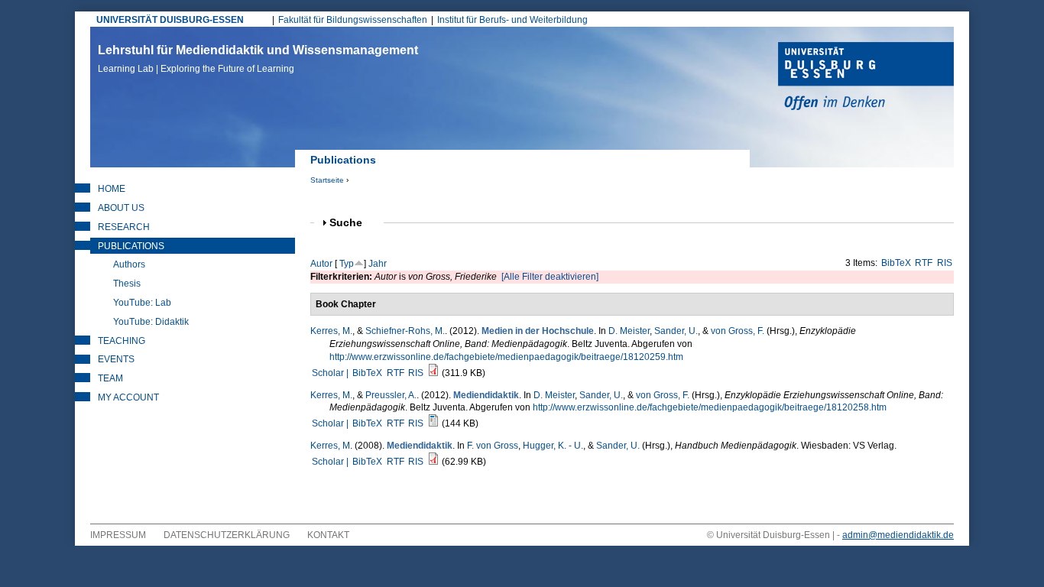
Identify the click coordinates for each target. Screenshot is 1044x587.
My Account (128, 397)
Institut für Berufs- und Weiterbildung (512, 20)
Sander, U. (676, 331)
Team (110, 378)
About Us (121, 208)
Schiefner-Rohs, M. (405, 331)
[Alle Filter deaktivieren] (549, 276)
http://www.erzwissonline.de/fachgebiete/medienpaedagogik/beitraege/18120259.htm (506, 357)
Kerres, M (330, 445)
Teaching (121, 341)
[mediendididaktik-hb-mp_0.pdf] (433, 461)
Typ (346, 263)
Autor (321, 263)
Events (116, 359)
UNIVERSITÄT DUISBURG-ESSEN (170, 20)
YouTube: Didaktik (151, 321)
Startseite (327, 180)
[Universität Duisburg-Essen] (866, 78)
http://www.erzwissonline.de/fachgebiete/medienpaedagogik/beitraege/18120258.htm (710, 407)
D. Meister (629, 331)
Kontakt (328, 535)
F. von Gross (492, 445)
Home (111, 188)
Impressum (118, 535)
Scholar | (331, 373)
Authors (129, 264)
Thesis (127, 283)
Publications (131, 246)
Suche (352, 223)
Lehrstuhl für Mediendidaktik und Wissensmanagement (258, 59)
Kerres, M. (331, 331)
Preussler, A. (391, 395)
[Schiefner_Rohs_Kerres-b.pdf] (433, 373)
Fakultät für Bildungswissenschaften (352, 20)
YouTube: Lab (142, 302)
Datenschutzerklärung (227, 535)
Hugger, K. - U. (553, 445)
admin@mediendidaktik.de (898, 535)
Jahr (377, 263)
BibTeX (896, 263)
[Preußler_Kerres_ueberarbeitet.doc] (433, 423)
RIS (944, 263)
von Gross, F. (737, 331)
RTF (923, 263)
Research (124, 227)
